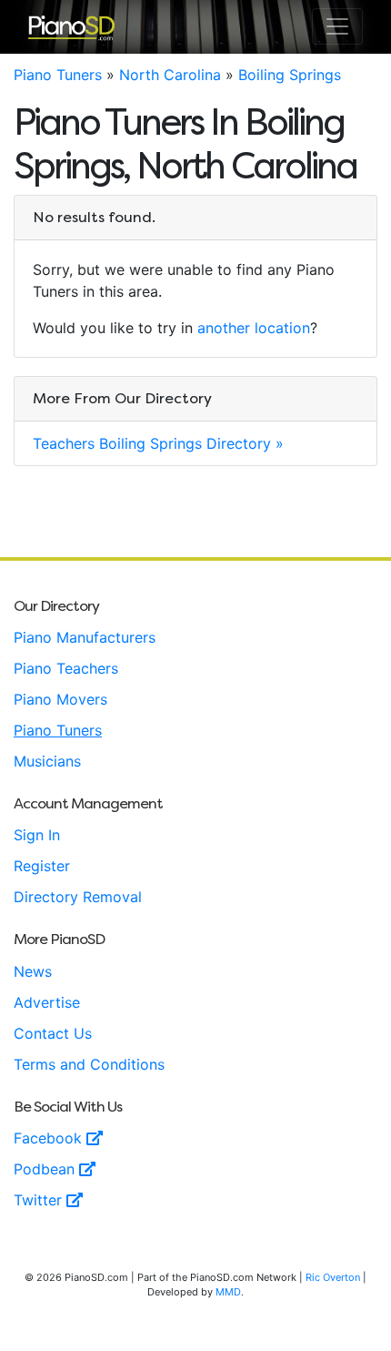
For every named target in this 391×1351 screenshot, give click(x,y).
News (33, 971)
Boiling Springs (289, 75)
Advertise (47, 1002)
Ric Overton (333, 1277)
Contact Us (53, 1033)
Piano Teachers (66, 668)
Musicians (47, 761)
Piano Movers (60, 699)
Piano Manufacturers (84, 637)
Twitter (40, 1200)
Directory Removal (78, 897)
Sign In (37, 835)
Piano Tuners (58, 75)
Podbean (46, 1169)
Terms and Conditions (89, 1064)
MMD (228, 1291)
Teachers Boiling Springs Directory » (158, 443)
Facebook (50, 1138)
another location (253, 328)
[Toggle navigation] (337, 26)
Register (42, 866)
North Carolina (170, 75)
